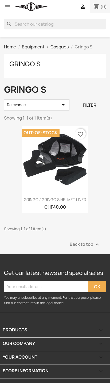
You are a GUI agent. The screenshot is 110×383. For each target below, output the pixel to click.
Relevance (36, 105)
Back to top (85, 244)
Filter (89, 105)
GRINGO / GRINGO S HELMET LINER (55, 199)
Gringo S (25, 63)
